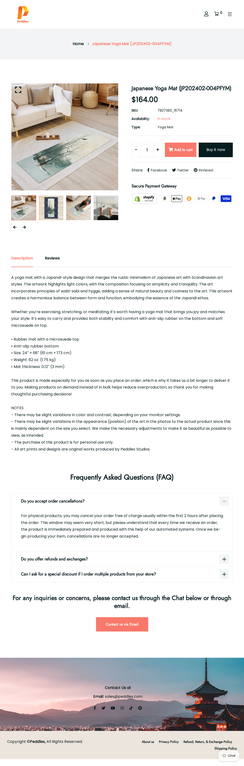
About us (148, 741)
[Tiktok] (131, 708)
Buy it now (215, 149)
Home (78, 44)
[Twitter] (103, 708)
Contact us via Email (122, 624)
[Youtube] (113, 708)
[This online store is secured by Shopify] (145, 198)
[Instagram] (122, 708)
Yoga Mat (165, 127)
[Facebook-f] (95, 708)
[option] (64, 136)
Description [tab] (22, 258)
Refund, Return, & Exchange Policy (207, 741)
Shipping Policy (225, 748)
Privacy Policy (169, 741)
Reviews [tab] (52, 258)
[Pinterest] (140, 708)
